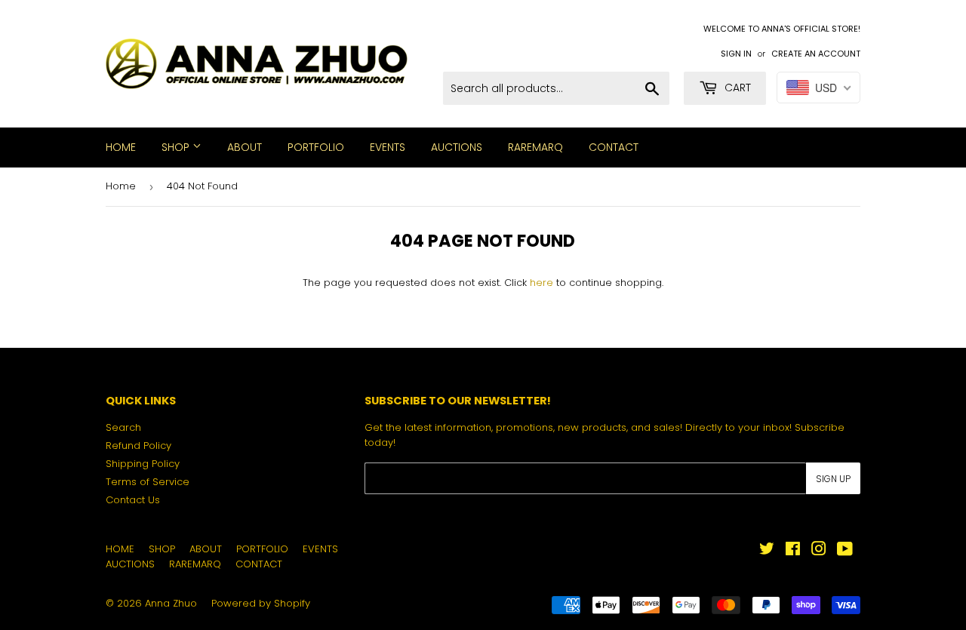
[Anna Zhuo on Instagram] (818, 551)
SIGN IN (736, 54)
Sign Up (833, 478)
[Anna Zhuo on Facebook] (793, 551)
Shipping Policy (143, 463)
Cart (736, 87)
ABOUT (244, 147)
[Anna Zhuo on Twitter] (766, 551)
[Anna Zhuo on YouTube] (845, 551)
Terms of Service (147, 482)
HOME (121, 147)
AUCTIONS (456, 147)
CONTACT (613, 147)
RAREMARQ (535, 147)
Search (123, 427)
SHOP (177, 147)
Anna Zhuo (171, 603)
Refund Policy (138, 445)
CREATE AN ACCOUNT (815, 54)
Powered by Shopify (260, 603)
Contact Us (133, 500)
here (541, 282)
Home (121, 186)
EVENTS (387, 147)
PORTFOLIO (316, 147)
